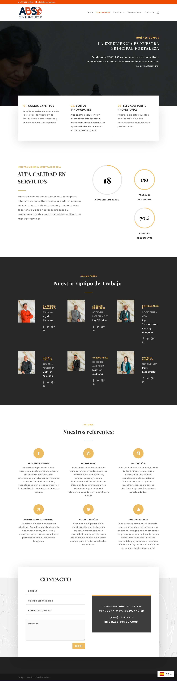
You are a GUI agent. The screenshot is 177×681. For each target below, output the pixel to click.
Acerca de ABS (103, 13)
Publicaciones (134, 13)
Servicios (117, 13)
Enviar (78, 646)
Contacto (149, 13)
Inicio (90, 13)
